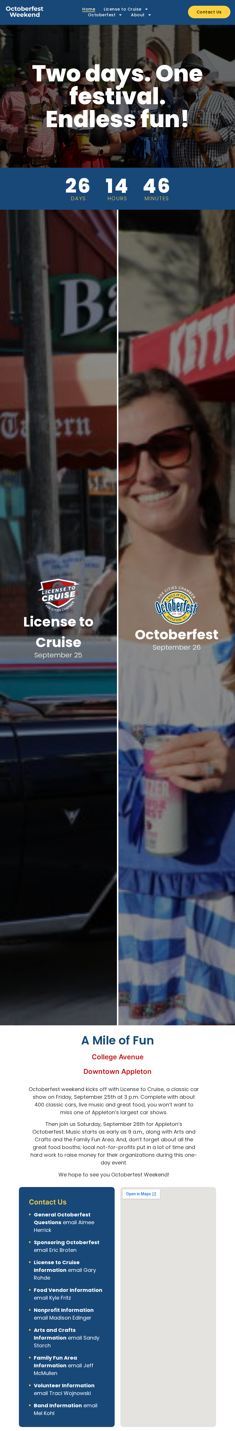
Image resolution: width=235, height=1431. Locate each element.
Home (88, 9)
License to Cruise (123, 9)
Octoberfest (102, 15)
